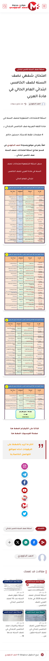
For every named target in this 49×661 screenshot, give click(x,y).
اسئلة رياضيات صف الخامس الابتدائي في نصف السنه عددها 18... (14, 631)
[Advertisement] (24, 42)
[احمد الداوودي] (24, 6)
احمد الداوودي (35, 104)
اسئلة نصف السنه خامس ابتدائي (30, 70)
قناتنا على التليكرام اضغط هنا (24, 429)
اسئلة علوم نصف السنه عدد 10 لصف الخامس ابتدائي (15, 598)
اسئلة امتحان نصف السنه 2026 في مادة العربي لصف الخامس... (37, 600)
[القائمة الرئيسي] (44, 6)
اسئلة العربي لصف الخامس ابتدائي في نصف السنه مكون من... (37, 631)
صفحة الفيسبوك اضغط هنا (24, 434)
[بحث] (5, 6)
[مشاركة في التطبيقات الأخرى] (9, 542)
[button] (34, 542)
